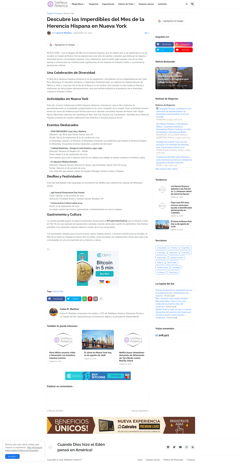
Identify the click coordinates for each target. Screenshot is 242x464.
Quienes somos (153, 460)
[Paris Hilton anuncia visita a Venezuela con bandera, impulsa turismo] (63, 340)
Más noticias (161, 169)
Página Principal (54, 13)
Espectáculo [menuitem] (108, 4)
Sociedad (176, 267)
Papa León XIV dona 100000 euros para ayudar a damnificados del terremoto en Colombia (181, 207)
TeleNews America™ (73, 460)
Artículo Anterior (55, 411)
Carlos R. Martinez (69, 309)
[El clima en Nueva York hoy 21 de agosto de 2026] (98, 340)
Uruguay (161, 272)
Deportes (173, 253)
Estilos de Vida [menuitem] (125, 4)
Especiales (161, 258)
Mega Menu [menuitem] (77, 4)
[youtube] (180, 447)
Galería (160, 262)
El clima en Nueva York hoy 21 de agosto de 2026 (97, 354)
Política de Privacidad (173, 460)
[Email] (95, 298)
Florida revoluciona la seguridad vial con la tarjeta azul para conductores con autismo (173, 293)
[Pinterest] (90, 298)
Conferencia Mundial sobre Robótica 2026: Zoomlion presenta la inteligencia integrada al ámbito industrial (174, 160)
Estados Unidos (176, 258)
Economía (185, 253)
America (173, 248)
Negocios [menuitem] (93, 4)
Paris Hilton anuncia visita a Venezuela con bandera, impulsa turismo (62, 355)
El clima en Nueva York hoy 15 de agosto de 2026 (181, 224)
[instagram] (186, 447)
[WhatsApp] (84, 298)
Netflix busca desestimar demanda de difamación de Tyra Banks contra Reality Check (131, 356)
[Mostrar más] (101, 298)
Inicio (140, 460)
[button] (187, 4)
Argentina (186, 248)
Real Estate (172, 262)
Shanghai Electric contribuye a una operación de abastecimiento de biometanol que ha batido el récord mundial (173, 112)
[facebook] (168, 447)
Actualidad (161, 248)
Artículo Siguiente (139, 411)
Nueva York (69, 13)
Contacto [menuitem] (162, 4)
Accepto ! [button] (12, 456)
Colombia (161, 253)
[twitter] (174, 447)
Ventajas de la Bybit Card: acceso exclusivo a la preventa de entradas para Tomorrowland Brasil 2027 (172, 145)
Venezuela (173, 272)
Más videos (172, 169)
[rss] (192, 447)
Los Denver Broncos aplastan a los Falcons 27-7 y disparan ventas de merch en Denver (181, 190)
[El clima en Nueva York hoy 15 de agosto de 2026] (162, 224)
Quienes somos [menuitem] (146, 4)
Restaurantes (162, 267)
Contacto (191, 460)
